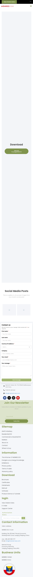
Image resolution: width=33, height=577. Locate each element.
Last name (5, 337)
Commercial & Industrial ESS (11, 437)
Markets (4, 440)
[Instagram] (13, 398)
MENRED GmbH (7, 557)
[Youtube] (18, 398)
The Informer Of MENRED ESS (11, 457)
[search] (23, 518)
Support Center (7, 508)
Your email (5, 357)
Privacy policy (6, 466)
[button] (30, 1)
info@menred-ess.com (12, 393)
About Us (5, 443)
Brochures (5, 480)
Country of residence (8, 344)
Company (4, 351)
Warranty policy (7, 471)
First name (5, 331)
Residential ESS (7, 434)
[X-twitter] (9, 398)
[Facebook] (5, 398)
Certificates (6, 482)
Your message (6, 363)
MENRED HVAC (6, 560)
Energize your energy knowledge (13, 460)
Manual (4, 488)
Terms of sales (7, 469)
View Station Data (8, 503)
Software (5, 491)
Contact (5, 445)
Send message (16, 380)
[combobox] (16, 347)
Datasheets (6, 485)
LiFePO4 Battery (7, 431)
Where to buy (6, 448)
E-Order (4, 506)
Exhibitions (5, 463)
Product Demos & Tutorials (11, 494)
